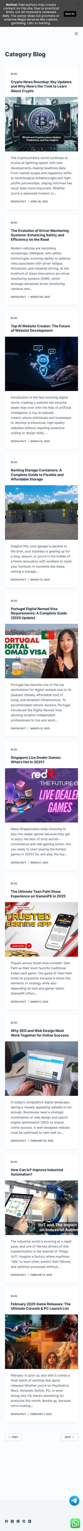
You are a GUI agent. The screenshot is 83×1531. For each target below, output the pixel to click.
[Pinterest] (23, 1521)
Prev (15, 1437)
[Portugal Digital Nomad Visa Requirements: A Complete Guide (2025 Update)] (41, 651)
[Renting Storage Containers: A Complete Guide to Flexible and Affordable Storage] (41, 512)
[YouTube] (29, 1521)
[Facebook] (6, 1521)
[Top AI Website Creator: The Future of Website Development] (41, 364)
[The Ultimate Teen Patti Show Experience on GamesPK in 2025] (41, 929)
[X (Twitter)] (12, 1521)
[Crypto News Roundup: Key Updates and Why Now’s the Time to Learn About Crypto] (41, 124)
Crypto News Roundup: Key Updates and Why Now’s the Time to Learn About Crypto (41, 86)
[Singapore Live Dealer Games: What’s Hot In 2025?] (41, 795)
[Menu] (76, 33)
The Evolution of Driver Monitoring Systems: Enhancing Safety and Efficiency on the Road (40, 235)
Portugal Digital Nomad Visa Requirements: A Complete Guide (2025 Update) (39, 613)
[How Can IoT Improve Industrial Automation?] (41, 1207)
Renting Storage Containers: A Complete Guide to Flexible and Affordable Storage (37, 474)
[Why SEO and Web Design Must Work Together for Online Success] (41, 1068)
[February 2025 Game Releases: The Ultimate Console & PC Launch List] (41, 1341)
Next (68, 1437)
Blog (14, 73)
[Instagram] (18, 1521)
